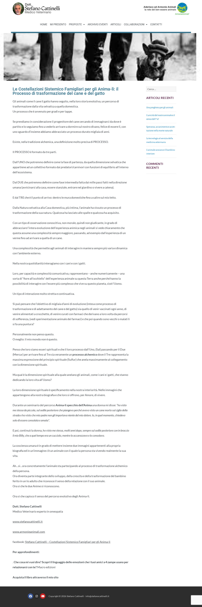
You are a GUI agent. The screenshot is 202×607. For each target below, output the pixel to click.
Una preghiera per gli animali (159, 107)
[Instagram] (36, 596)
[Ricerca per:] (161, 89)
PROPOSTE (75, 24)
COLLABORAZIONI (134, 24)
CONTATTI (156, 24)
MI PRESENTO (58, 24)
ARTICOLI (115, 24)
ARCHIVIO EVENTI (98, 24)
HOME (43, 24)
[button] (77, 24)
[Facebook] (30, 596)
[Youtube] (42, 596)
